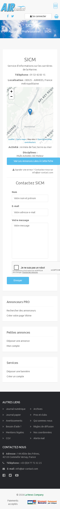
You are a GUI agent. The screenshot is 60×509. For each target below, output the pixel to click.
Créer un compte (15, 376)
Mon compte (13, 346)
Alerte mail (39, 438)
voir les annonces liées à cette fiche (33, 161)
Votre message (20, 220)
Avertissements (14, 420)
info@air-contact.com (27, 468)
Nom (14, 192)
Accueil (13, 31)
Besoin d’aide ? (13, 426)
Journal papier (13, 414)
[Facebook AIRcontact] (8, 16)
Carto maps (21, 139)
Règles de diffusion (43, 426)
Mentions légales (15, 432)
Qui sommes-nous (42, 420)
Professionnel (31, 31)
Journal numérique (16, 409)
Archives (37, 409)
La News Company (34, 494)
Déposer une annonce (18, 341)
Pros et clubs (40, 414)
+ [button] (11, 91)
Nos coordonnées (42, 432)
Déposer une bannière (18, 371)
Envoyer (18, 280)
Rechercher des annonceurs (21, 310)
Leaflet (11, 139)
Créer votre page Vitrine (19, 315)
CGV (8, 438)
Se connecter (39, 16)
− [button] (11, 96)
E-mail (15, 206)
